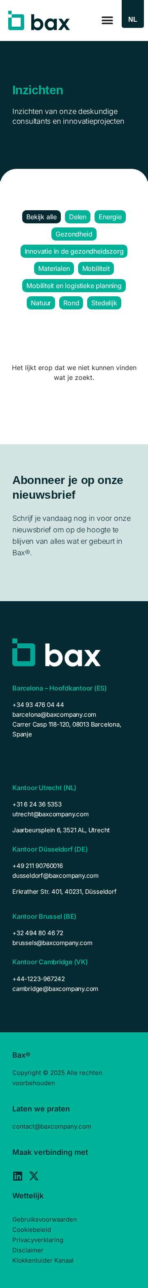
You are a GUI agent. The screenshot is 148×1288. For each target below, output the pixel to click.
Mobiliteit (96, 268)
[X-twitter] (34, 1176)
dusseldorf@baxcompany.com (55, 875)
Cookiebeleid (31, 1229)
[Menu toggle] (107, 20)
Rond (71, 303)
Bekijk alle (41, 217)
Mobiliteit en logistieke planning (73, 286)
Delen (77, 217)
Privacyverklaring (37, 1240)
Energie (110, 217)
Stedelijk (104, 303)
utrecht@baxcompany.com (50, 814)
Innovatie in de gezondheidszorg (74, 251)
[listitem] (74, 830)
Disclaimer (28, 1250)
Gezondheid (74, 234)
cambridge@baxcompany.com (55, 989)
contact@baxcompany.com (51, 1126)
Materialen (53, 268)
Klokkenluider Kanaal (43, 1260)
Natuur (41, 303)
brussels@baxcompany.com (52, 943)
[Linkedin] (17, 1176)
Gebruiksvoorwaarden (44, 1219)
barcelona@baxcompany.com (54, 714)
